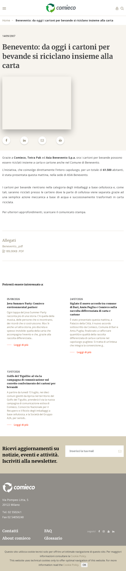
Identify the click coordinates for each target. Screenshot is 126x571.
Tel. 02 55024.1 (12, 512)
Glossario (53, 538)
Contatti (10, 531)
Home (6, 20)
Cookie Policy (78, 556)
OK (84, 565)
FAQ (48, 531)
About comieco (16, 538)
